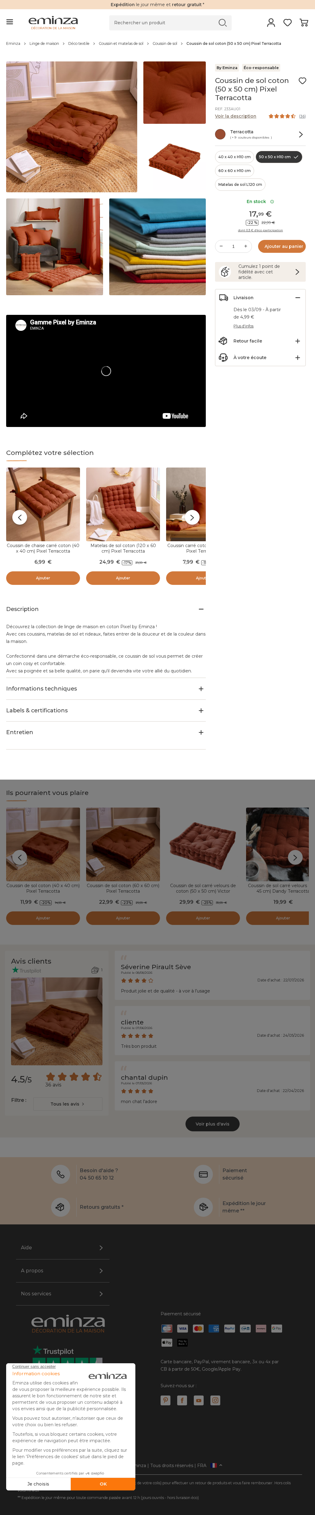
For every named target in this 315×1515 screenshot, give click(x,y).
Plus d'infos (243, 326)
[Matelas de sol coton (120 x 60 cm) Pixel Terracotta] (123, 504)
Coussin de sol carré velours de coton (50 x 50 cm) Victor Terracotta (203, 891)
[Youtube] (199, 1400)
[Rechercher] (222, 22)
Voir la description (235, 116)
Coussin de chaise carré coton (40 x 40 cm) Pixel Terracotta (43, 548)
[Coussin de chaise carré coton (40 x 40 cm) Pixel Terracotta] (43, 504)
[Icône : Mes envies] (302, 80)
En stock (258, 201)
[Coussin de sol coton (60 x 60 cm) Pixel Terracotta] (123, 844)
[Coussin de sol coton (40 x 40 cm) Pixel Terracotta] (43, 844)
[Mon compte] (271, 24)
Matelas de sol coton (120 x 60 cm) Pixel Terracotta (123, 548)
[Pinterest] (165, 1400)
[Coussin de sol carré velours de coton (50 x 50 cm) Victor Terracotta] (203, 844)
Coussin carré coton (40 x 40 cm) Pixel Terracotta (203, 548)
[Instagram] (215, 1400)
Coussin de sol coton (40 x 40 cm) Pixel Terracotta (43, 888)
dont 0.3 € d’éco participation (260, 230)
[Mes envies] (287, 24)
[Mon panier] (304, 24)
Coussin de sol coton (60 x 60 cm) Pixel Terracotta (123, 888)
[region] (157, 46)
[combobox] (67, 1104)
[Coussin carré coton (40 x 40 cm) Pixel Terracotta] (203, 504)
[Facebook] (182, 1400)
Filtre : (18, 1100)
